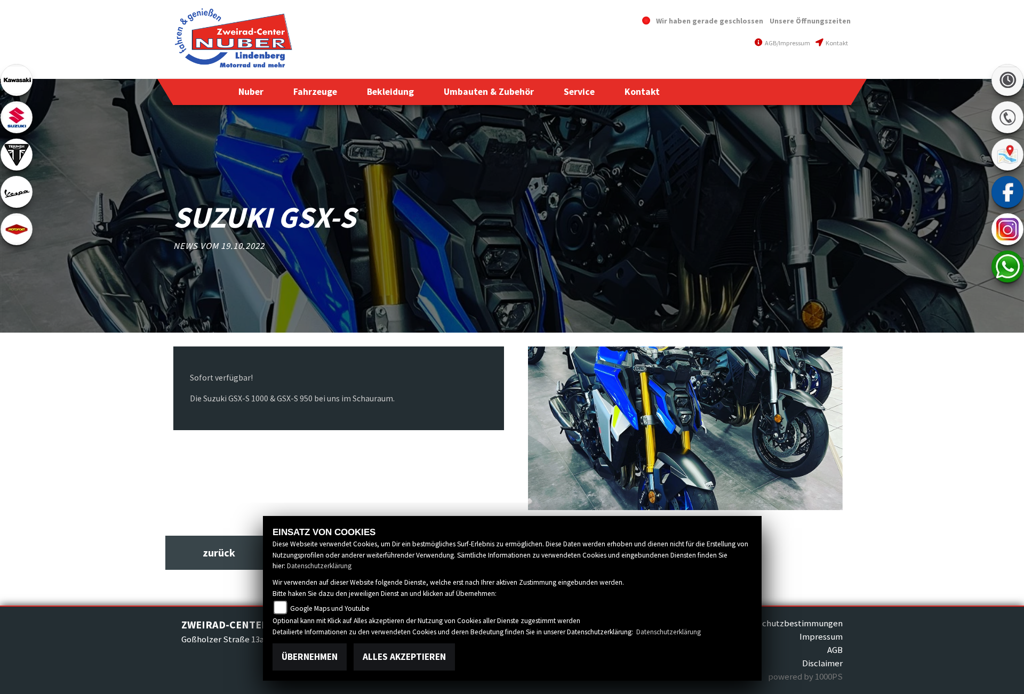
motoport (17, 229)
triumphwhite (17, 155)
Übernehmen (310, 657)
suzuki (17, 117)
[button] (251, 91)
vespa (17, 192)
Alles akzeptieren (404, 657)
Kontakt (836, 43)
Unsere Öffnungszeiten (810, 21)
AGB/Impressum (787, 43)
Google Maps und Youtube (329, 608)
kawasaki (17, 80)
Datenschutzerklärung (319, 565)
